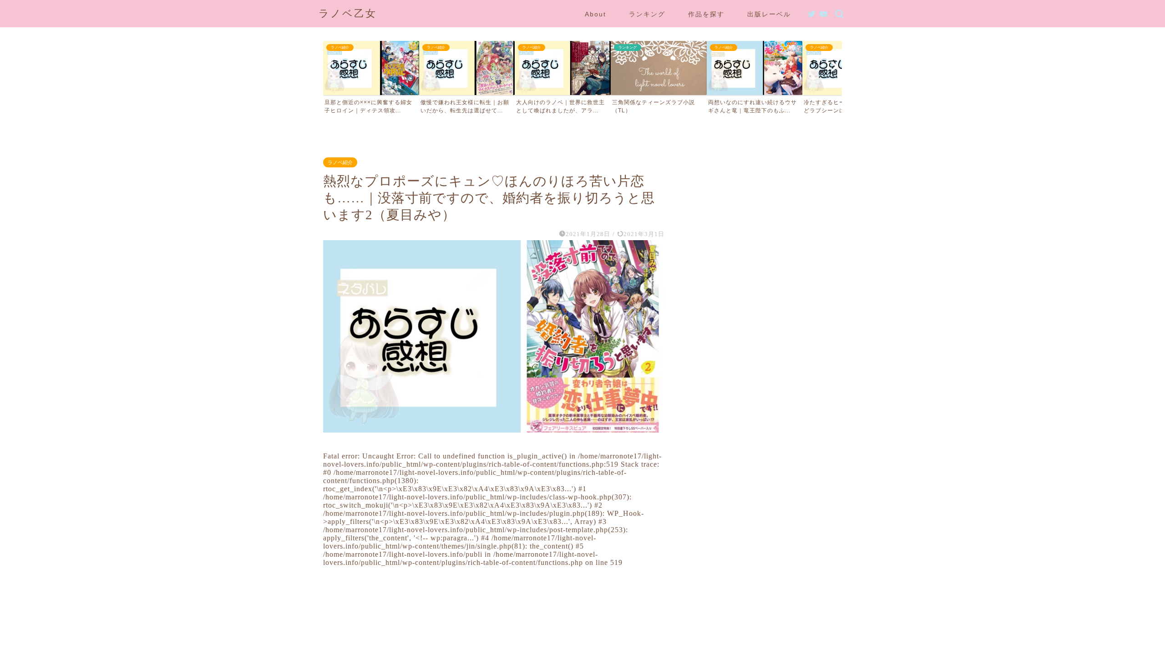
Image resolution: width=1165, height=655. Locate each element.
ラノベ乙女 (348, 13)
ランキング (647, 14)
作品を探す (706, 14)
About (595, 14)
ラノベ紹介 (340, 162)
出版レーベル (769, 14)
